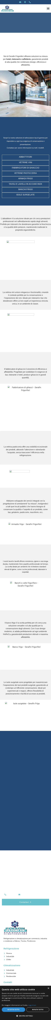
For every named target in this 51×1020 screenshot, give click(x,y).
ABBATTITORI (25, 157)
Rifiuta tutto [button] (37, 1010)
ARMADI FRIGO (25, 179)
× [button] (48, 988)
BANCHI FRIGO (25, 189)
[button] (48, 9)
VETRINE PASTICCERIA (25, 173)
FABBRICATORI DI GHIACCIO (25, 168)
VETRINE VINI (25, 162)
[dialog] (25, 1003)
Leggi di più (32, 1005)
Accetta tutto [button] (13, 1010)
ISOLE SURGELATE (25, 195)
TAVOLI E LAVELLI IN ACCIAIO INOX (25, 184)
